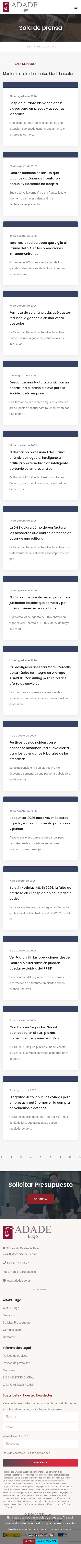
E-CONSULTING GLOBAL (18, 1377)
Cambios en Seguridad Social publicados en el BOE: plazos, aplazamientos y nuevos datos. (34, 1033)
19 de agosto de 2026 (23, 236)
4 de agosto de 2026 (22, 1090)
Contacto (9, 1337)
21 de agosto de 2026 (23, 96)
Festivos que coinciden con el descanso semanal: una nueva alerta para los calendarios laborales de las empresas (39, 750)
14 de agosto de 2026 (23, 445)
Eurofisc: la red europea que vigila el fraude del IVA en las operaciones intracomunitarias (38, 248)
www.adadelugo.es (19, 1280)
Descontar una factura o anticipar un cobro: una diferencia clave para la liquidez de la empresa (39, 388)
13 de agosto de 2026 (23, 521)
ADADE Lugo (11, 1308)
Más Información (47, 1541)
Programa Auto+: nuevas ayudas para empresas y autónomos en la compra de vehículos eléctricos (40, 1102)
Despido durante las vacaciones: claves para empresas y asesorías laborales (36, 108)
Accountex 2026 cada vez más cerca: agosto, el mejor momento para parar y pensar (39, 823)
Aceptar (29, 1541)
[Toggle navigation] (76, 7)
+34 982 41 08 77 (18, 1263)
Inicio (28, 46)
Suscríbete (40, 1462)
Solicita (40, 1199)
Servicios (9, 1315)
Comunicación (12, 1330)
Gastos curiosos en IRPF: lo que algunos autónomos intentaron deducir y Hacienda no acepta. (34, 178)
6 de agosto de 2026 (22, 950)
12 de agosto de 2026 (23, 590)
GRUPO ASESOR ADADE (18, 1385)
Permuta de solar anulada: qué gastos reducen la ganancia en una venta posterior (40, 318)
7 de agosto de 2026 (22, 881)
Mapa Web (10, 1370)
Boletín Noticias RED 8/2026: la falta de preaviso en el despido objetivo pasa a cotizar (40, 893)
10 (70, 1157)
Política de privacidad (16, 1363)
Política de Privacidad (38, 1452)
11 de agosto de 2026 (22, 735)
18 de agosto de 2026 (23, 306)
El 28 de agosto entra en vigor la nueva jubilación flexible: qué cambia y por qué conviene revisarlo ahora (40, 603)
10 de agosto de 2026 (23, 811)
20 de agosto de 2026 (23, 166)
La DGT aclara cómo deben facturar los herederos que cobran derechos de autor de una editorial (40, 533)
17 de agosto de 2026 (23, 375)
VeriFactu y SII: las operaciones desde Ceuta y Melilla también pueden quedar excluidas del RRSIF (39, 963)
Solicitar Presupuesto (17, 1322)
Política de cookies (15, 1355)
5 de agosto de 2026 (22, 1020)
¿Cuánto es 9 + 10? (15, 1436)
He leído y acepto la (27, 1452)
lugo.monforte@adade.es (20, 1272)
